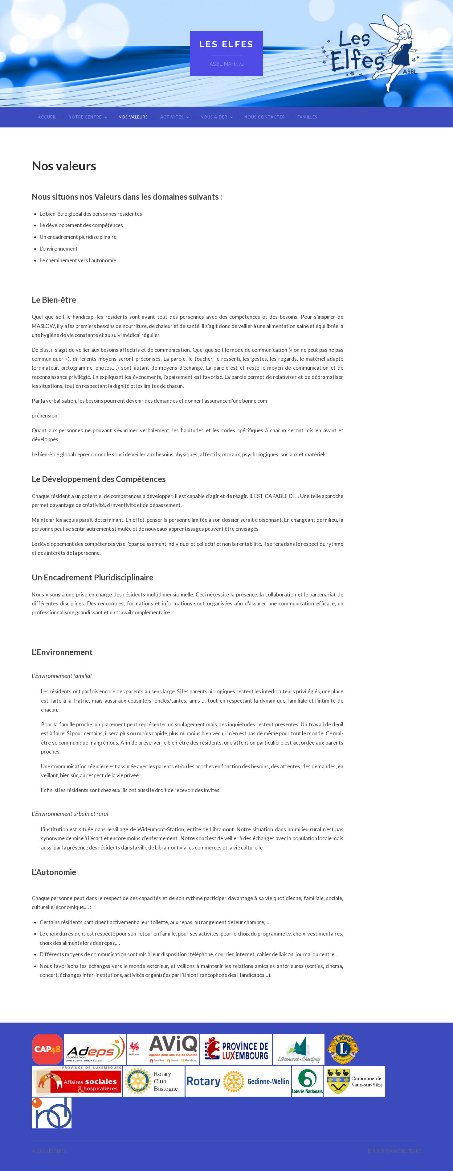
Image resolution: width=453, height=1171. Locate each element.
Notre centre (85, 116)
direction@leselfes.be (394, 1150)
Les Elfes (226, 44)
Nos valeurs (133, 116)
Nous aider (214, 116)
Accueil (47, 116)
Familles (307, 116)
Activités (172, 116)
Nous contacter (264, 116)
